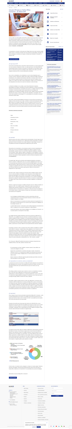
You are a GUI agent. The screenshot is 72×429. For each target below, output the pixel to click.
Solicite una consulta (14, 59)
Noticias (31, 3)
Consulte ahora (13, 377)
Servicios (16, 3)
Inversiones (26, 3)
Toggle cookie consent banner (46, 422)
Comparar (40, 3)
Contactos (45, 3)
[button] (16, 3)
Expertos (35, 3)
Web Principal (10, 3)
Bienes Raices (21, 3)
